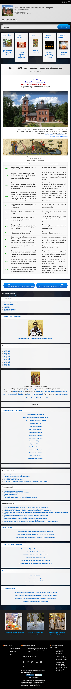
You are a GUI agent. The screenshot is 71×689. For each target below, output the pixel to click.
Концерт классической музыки (35, 578)
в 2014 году (7, 365)
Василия (36, 394)
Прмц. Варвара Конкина (35, 455)
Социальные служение (9, 310)
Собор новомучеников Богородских (12, 410)
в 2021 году (7, 354)
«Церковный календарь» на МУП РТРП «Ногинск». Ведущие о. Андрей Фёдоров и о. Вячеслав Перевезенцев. (31, 521)
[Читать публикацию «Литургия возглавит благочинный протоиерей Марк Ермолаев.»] (57, 621)
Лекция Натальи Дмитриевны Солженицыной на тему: (35, 534)
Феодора (15, 394)
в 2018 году (7, 359)
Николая (66, 394)
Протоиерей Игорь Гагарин (10, 478)
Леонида (56, 394)
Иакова (63, 393)
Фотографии (7, 35)
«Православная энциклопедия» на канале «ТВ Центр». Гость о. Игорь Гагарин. (23, 509)
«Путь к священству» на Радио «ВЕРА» (13, 479)
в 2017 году (7, 361)
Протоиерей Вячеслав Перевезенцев (13, 491)
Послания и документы (8, 588)
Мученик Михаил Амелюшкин (35, 458)
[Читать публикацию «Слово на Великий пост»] (35, 43)
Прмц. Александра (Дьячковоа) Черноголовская (35, 417)
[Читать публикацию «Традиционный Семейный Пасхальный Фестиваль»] (14, 621)
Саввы (34, 393)
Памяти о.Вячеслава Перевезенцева (12, 544)
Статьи (33, 35)
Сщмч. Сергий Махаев (35, 444)
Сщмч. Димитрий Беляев (35, 432)
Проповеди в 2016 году (35, 71)
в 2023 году (7, 351)
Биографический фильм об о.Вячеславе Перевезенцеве (35, 549)
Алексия (28, 394)
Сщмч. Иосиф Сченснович (35, 447)
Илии (46, 391)
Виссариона (9, 393)
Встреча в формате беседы (35, 531)
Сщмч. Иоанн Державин (36, 426)
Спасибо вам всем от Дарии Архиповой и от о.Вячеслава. (35, 560)
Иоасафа (55, 391)
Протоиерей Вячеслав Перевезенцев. (13, 475)
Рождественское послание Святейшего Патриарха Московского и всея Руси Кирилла (35, 592)
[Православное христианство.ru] (38, 676)
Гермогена (38, 393)
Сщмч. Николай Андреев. (35, 441)
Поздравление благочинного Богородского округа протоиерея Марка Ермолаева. (35, 598)
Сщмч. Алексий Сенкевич (35, 429)
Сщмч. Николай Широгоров (35, 449)
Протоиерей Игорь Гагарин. (11, 494)
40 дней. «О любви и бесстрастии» (35, 551)
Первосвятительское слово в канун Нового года (35, 601)
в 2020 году (7, 356)
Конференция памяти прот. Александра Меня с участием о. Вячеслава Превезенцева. (26, 518)
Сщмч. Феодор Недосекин (35, 452)
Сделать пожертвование (10, 309)
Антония (64, 391)
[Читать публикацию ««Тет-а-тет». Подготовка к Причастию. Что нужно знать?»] (49, 45)
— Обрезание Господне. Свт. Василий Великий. (35, 338)
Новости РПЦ (8, 645)
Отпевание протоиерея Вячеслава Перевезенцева (35, 554)
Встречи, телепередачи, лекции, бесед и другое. (16, 517)
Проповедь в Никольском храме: (11, 316)
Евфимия (19, 393)
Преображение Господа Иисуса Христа (7, 52)
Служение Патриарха (29, 645)
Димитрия (29, 393)
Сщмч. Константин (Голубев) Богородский (35, 420)
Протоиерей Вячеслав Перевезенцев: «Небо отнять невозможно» (35, 563)
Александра (58, 389)
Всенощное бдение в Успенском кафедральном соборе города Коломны (61, 662)
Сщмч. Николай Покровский (36, 438)
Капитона (21, 391)
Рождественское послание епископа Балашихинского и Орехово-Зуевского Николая (35, 595)
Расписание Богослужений (11, 303)
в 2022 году (7, 353)
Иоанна (60, 391)
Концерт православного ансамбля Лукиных (35, 581)
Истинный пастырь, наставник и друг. (35, 557)
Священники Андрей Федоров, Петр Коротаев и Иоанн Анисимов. (20, 497)
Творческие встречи (8, 571)
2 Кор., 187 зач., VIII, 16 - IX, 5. (30, 397)
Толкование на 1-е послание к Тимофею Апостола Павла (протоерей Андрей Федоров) (26, 481)
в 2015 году (7, 364)
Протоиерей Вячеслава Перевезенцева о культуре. (17, 492)
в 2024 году (7, 350)
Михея (4, 393)
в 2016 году (7, 362)
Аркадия (44, 393)
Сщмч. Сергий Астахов (35, 423)
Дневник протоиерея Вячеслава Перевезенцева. (16, 496)
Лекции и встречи (7, 527)
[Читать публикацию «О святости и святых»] (63, 45)
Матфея (14, 393)
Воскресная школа (9, 304)
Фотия (28, 389)
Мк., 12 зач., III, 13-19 (42, 397)
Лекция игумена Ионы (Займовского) (35, 537)
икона (32, 389)
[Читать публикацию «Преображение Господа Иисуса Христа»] (7, 43)
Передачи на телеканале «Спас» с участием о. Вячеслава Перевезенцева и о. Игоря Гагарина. (28, 510)
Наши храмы (7, 307)
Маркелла (53, 393)
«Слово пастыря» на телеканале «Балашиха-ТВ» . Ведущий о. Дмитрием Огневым (24, 520)
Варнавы (24, 393)
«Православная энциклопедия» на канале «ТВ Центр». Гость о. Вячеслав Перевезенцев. (26, 507)
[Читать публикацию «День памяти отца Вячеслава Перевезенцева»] (35, 621)
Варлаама (37, 391)
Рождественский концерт (35, 575)
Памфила (15, 391)
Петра (66, 393)
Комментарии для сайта (10, 296)
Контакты (6, 306)
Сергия (42, 391)
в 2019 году (7, 358)
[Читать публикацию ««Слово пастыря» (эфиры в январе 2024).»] (21, 45)
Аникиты (37, 389)
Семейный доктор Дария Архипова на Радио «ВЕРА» (17, 476)
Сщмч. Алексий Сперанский (35, 435)
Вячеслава (50, 391)
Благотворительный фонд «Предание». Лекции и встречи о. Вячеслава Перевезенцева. (26, 515)
